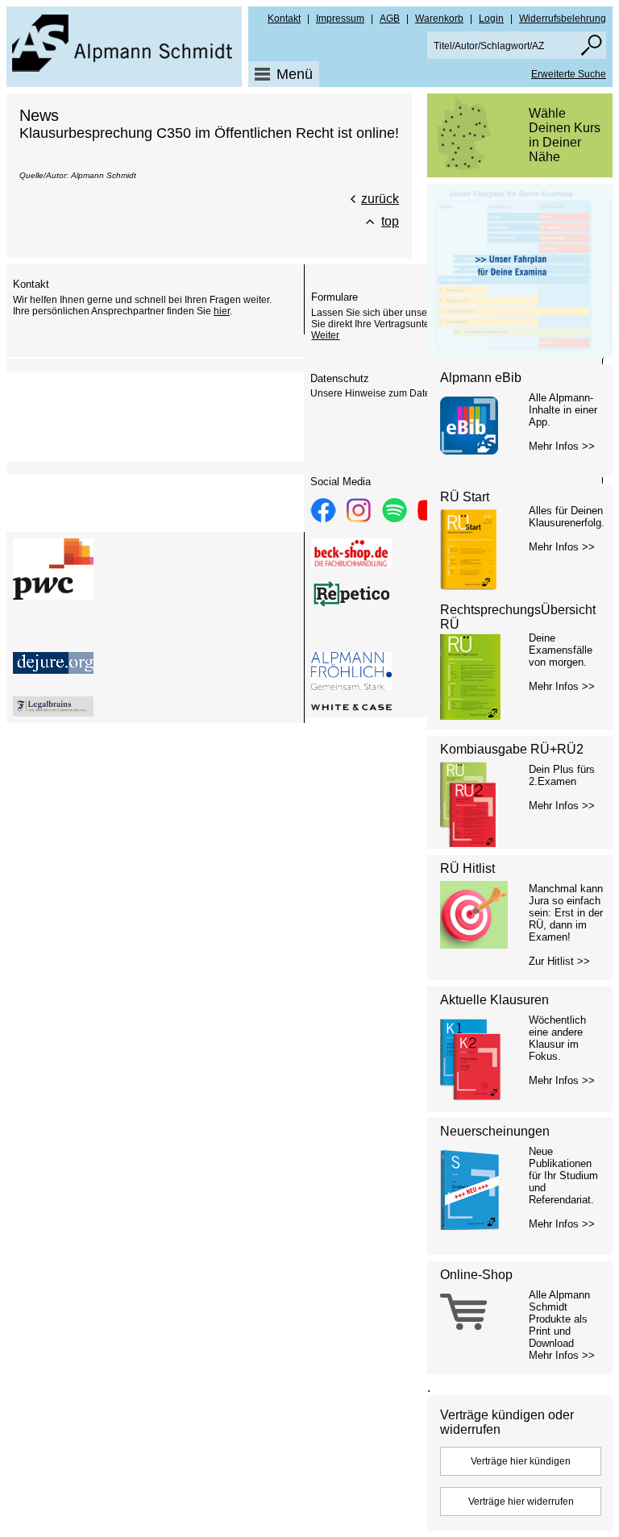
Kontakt (284, 18)
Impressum (340, 18)
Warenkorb (439, 18)
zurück (380, 199)
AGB (390, 18)
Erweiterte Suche (568, 74)
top (390, 221)
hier (222, 311)
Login (491, 18)
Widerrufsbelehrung (562, 18)
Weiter (325, 335)
